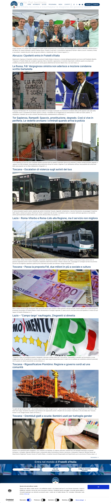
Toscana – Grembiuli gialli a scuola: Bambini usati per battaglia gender (52, 415)
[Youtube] (79, 4)
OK (98, 487)
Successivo (95, 457)
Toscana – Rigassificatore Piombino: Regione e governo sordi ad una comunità (51, 366)
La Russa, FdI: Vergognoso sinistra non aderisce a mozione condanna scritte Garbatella (51, 68)
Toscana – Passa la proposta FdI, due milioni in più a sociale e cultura (51, 266)
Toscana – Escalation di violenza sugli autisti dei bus (42, 169)
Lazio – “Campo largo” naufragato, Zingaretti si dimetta (43, 315)
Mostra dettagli (80, 500)
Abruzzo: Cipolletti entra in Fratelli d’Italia (36, 55)
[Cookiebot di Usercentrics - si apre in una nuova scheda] (9, 500)
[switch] (43, 500)
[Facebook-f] (74, 4)
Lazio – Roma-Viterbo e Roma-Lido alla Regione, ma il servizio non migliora (55, 218)
